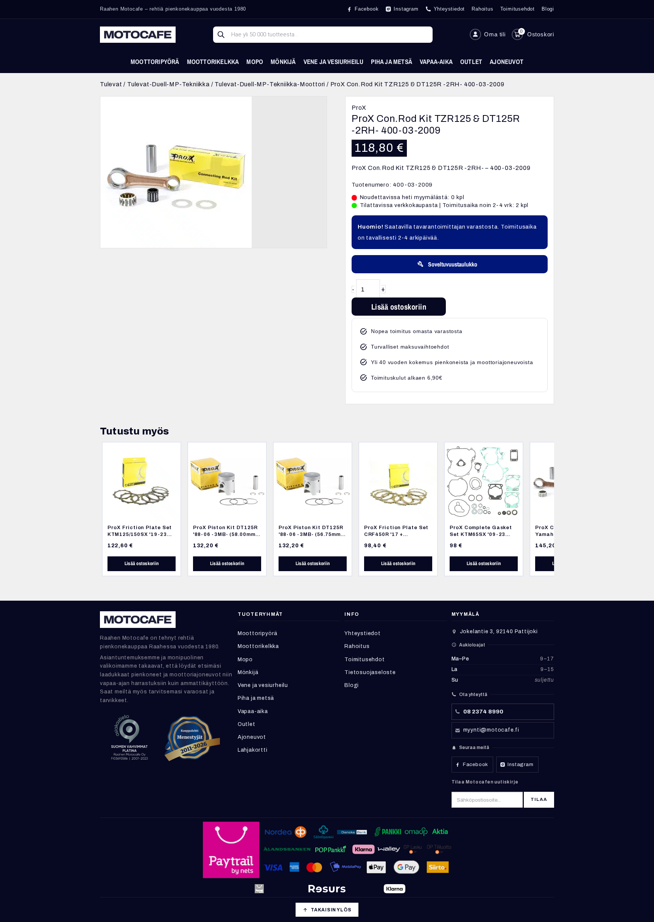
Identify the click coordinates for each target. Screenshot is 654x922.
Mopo (254, 61)
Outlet (471, 61)
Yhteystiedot (362, 633)
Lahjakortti (253, 750)
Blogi (351, 685)
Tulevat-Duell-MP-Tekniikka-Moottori (270, 84)
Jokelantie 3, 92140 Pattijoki (499, 631)
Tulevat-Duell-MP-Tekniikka (168, 84)
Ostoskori (540, 34)
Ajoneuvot (506, 61)
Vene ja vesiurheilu (334, 61)
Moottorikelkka (213, 61)
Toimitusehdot (364, 659)
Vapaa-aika (436, 61)
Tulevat (111, 84)
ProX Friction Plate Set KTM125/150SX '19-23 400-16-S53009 (139, 534)
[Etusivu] (138, 34)
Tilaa (539, 799)
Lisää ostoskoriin (399, 306)
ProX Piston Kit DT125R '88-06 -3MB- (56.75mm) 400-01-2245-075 (311, 534)
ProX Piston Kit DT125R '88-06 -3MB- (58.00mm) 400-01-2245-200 (225, 534)
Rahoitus (356, 646)
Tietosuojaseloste (370, 672)
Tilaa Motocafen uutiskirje (485, 782)
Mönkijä (283, 61)
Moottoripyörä (155, 61)
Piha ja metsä (391, 61)
